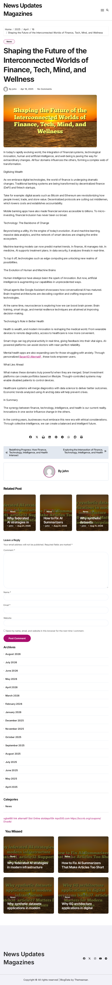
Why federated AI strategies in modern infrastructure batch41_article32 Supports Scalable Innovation (27, 869)
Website (7, 618)
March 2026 (12, 695)
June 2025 (11, 770)
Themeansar (81, 979)
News (9, 41)
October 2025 (13, 737)
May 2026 (11, 678)
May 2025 (11, 778)
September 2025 (14, 745)
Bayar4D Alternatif (30, 356)
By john (13, 89)
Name (7, 592)
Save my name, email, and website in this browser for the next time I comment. (45, 631)
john (65, 471)
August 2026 (13, 654)
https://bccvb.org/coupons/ (85, 818)
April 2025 (11, 786)
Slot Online (34, 818)
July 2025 (11, 762)
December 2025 (14, 720)
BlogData (65, 979)
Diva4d (7, 821)
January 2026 (13, 712)
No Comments (44, 89)
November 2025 (14, 728)
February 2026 (13, 703)
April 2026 (11, 687)
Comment (9, 550)
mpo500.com (62, 818)
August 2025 (13, 753)
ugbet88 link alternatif (16, 818)
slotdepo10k (47, 818)
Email (7, 605)
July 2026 (11, 662)
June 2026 (11, 670)
